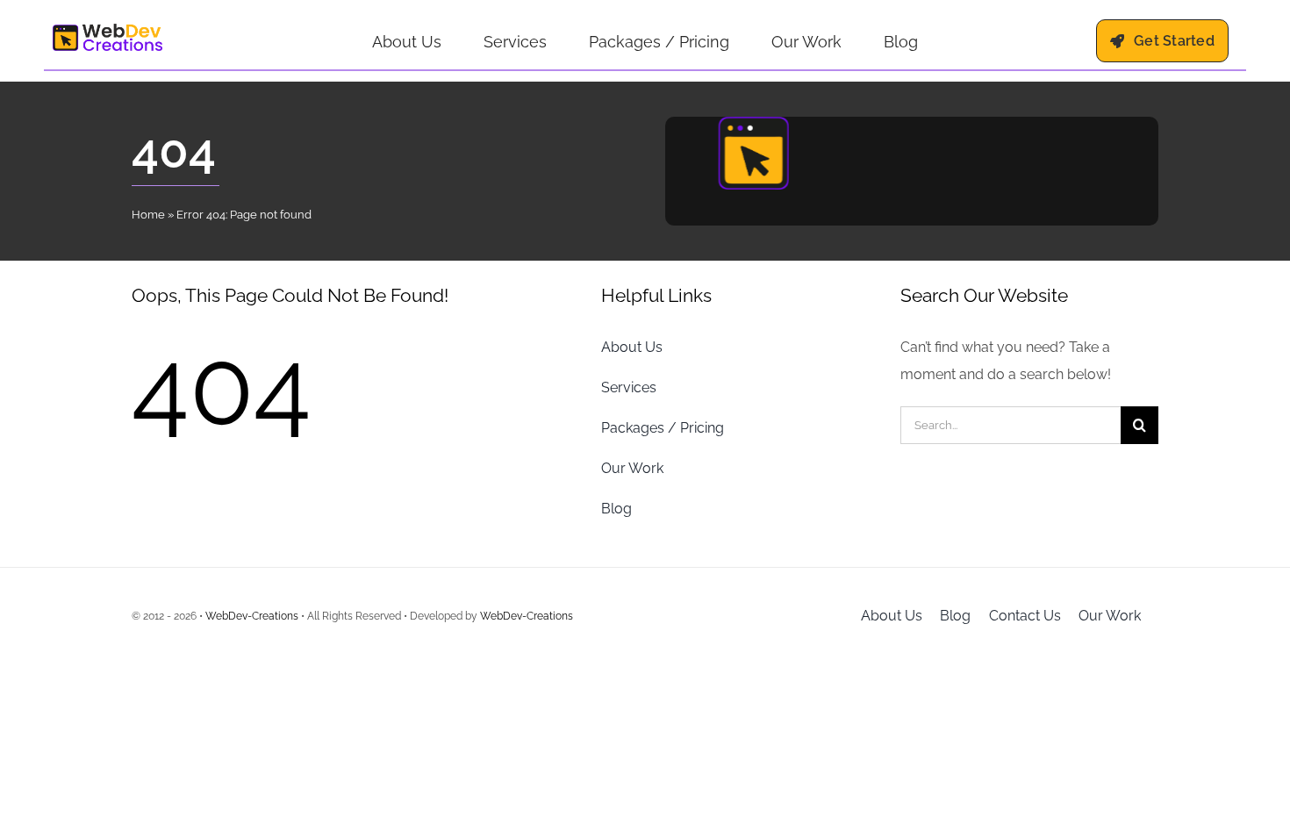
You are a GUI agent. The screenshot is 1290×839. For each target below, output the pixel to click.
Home (148, 214)
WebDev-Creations (251, 616)
